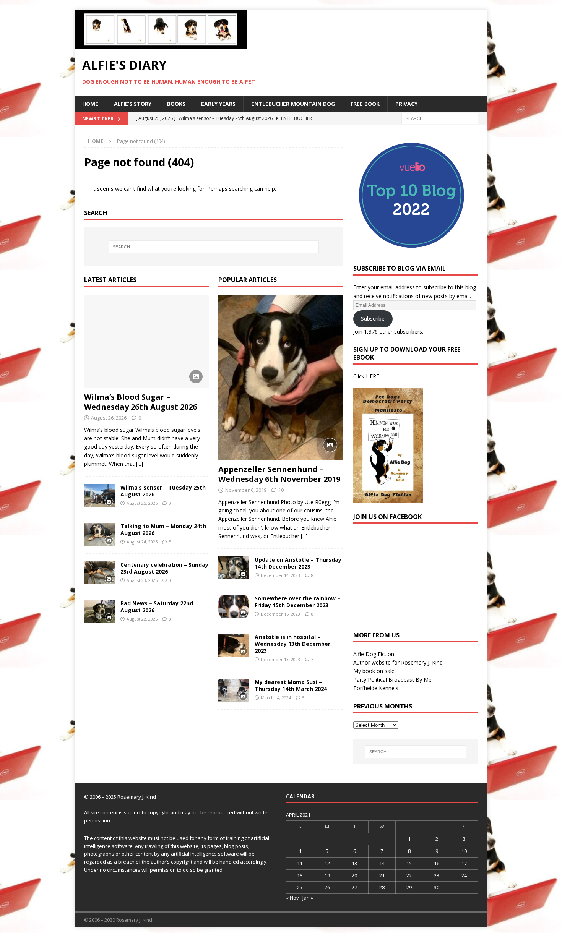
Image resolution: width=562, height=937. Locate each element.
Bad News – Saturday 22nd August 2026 (156, 607)
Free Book (365, 103)
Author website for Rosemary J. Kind (398, 662)
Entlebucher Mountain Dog (293, 103)
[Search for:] (439, 118)
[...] (139, 463)
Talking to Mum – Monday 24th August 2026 (163, 529)
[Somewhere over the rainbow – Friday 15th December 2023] (233, 606)
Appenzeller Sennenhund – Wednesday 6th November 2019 (279, 474)
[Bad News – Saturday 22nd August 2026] (99, 611)
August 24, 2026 (142, 542)
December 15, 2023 (280, 614)
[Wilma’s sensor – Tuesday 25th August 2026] (99, 495)
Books (176, 103)
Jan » (307, 897)
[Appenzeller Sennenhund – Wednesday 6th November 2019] (280, 377)
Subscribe (373, 318)
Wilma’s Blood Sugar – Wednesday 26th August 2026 (140, 402)
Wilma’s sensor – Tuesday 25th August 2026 (163, 491)
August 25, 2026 (142, 503)
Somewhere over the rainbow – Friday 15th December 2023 (297, 602)
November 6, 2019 (245, 489)
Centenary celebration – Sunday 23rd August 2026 (164, 568)
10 (281, 489)
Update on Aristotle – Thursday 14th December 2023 (298, 563)
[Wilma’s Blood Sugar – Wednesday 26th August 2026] (146, 341)
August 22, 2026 (142, 619)
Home (90, 103)
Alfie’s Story (132, 103)
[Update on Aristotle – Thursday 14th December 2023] (233, 567)
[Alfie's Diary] (161, 45)
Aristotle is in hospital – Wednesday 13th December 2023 (292, 643)
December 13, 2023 (280, 659)
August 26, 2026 (109, 417)
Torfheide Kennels (375, 688)
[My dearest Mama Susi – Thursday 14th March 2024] (233, 690)
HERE (372, 376)
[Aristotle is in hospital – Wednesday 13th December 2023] (233, 645)
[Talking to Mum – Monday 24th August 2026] (99, 534)
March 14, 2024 (276, 697)
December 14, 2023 (280, 575)
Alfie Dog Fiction (373, 654)
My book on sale (374, 670)
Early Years (218, 103)
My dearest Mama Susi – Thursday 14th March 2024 (291, 685)
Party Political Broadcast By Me (392, 679)
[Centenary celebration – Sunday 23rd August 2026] (99, 572)
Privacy (406, 103)
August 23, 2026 (142, 580)
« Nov (292, 897)
